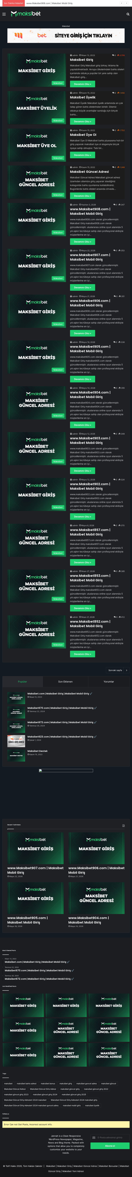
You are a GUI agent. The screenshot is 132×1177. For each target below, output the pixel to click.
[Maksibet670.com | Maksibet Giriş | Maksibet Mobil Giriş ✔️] (16, 712)
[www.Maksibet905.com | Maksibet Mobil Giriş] (35, 898)
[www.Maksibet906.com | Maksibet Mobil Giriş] (96, 848)
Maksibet (66, 26)
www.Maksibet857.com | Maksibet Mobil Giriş (90, 532)
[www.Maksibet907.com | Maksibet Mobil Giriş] (35, 848)
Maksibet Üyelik (82, 97)
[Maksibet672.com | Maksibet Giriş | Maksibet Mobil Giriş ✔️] (16, 727)
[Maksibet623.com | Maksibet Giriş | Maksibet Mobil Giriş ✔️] (16, 741)
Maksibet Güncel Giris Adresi (43, 1089)
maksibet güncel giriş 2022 (96, 1089)
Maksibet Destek (37, 751)
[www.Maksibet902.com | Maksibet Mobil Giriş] (23, 1055)
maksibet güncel (108, 1083)
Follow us (5, 1114)
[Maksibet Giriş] (25, 14)
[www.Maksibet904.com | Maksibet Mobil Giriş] (96, 898)
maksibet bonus (48, 1083)
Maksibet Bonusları (108, 1166)
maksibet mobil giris (72, 1105)
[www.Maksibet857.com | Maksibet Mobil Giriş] (66, 1055)
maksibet (8, 1083)
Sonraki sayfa (115, 670)
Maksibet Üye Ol (83, 134)
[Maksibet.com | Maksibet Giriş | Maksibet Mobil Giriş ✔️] (16, 698)
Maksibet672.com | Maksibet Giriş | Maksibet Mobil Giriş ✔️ (62, 722)
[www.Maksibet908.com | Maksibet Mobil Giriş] (23, 1005)
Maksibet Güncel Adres (85, 1166)
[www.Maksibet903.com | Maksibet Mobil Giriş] (109, 1030)
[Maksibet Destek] (16, 755)
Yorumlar (109, 681)
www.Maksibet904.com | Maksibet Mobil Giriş (90, 394)
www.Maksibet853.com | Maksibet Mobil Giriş (90, 577)
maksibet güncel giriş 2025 (74, 1094)
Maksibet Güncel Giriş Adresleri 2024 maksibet (25, 1100)
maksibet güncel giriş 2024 (45, 1094)
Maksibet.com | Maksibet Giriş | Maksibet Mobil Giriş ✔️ (60, 693)
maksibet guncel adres (86, 1083)
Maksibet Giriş (81, 59)
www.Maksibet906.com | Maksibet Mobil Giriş (90, 303)
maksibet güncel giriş (70, 1089)
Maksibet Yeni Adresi (73, 1171)
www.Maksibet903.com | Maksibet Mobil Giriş (90, 440)
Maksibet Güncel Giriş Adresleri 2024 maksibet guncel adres (31, 1105)
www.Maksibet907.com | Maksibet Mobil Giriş (90, 257)
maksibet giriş (66, 1083)
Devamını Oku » (82, 84)
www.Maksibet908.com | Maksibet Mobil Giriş (90, 211)
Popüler (22, 681)
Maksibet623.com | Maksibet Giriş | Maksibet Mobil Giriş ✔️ (62, 736)
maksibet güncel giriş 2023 (16, 1094)
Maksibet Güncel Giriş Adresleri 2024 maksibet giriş (74, 1100)
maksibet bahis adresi (26, 1083)
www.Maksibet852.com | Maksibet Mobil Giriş (90, 623)
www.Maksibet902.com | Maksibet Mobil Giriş (90, 486)
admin (75, 55)
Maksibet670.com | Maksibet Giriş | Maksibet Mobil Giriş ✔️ (62, 708)
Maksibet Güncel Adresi (89, 171)
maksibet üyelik (92, 1105)
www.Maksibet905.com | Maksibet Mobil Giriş (90, 348)
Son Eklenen (65, 681)
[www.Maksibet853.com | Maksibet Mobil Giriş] (109, 1055)
